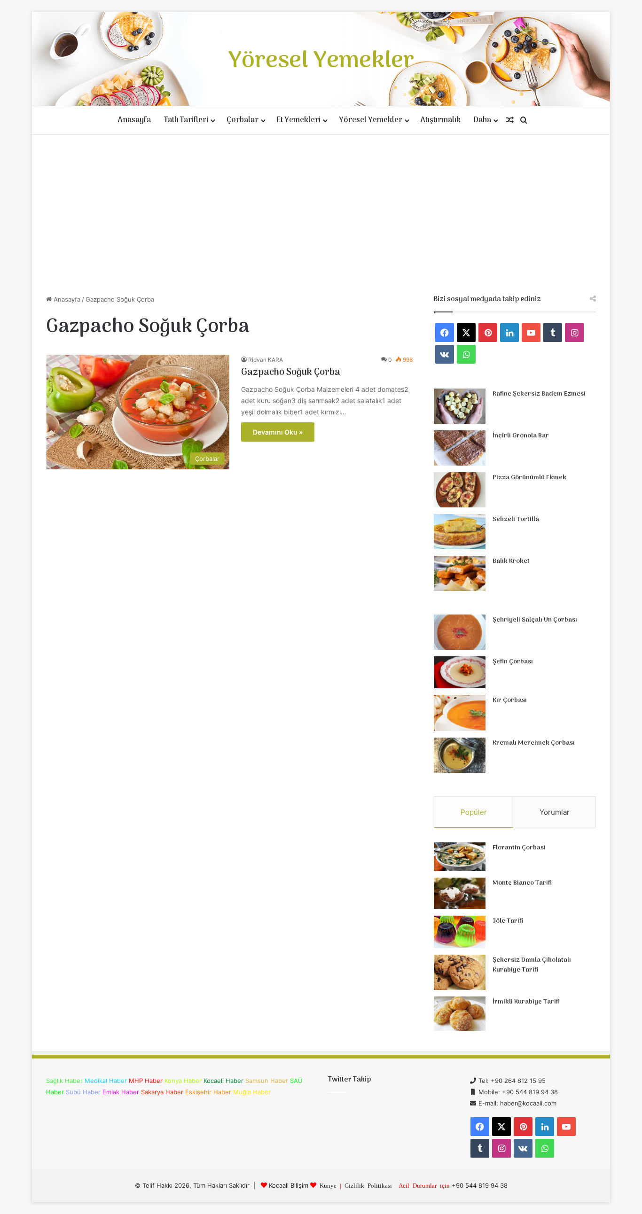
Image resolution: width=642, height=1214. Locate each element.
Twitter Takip (349, 1079)
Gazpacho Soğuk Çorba (290, 372)
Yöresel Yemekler (370, 120)
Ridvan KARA (265, 359)
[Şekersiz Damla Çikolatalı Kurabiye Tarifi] (459, 972)
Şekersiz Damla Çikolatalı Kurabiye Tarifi (532, 965)
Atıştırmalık (441, 120)
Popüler (474, 812)
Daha (482, 120)
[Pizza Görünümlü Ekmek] (459, 489)
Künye (328, 1185)
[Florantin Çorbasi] (459, 856)
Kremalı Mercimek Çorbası (534, 743)
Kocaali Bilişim (288, 1185)
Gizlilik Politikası (368, 1185)
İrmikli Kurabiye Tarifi (526, 1001)
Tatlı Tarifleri (186, 120)
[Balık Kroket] (459, 573)
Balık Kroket (511, 561)
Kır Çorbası (510, 700)
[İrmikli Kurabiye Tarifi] (459, 1013)
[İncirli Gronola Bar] (459, 448)
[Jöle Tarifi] (459, 932)
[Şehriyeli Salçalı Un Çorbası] (459, 632)
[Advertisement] (321, 214)
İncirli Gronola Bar (521, 435)
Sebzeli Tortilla (516, 519)
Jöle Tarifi (508, 921)
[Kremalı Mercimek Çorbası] (459, 755)
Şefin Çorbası (513, 661)
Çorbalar (242, 120)
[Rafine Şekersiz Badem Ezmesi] (459, 406)
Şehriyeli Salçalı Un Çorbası (535, 620)
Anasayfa (134, 120)
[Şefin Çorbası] (459, 672)
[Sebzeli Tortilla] (459, 531)
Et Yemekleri (299, 120)
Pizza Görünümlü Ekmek (529, 477)
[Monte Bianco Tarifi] (459, 894)
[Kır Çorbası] (459, 713)
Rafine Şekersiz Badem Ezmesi (539, 394)
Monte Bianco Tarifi (522, 883)
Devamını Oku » (278, 432)
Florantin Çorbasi (519, 847)
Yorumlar (555, 812)
